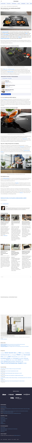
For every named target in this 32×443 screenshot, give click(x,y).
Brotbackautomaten (10, 413)
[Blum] (4, 395)
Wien (19, 408)
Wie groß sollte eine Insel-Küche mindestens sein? (10, 345)
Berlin (5, 408)
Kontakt (18, 439)
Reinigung (21, 192)
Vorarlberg (12, 408)
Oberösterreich (16, 408)
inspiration (19, 356)
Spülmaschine (18, 361)
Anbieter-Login (2, 431)
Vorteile (24, 363)
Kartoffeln (17, 182)
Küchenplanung (3, 417)
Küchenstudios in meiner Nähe (7, 78)
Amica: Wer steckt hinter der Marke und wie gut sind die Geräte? (5, 222)
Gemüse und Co (25, 138)
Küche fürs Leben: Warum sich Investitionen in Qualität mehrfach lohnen (12, 375)
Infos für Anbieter (3, 427)
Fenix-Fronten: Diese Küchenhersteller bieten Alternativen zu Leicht (26, 222)
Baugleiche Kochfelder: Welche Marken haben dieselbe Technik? (26, 252)
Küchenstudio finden (3, 406)
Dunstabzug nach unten (5, 354)
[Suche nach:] (16, 277)
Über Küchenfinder (5, 439)
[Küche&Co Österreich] (19, 398)
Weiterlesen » (6, 235)
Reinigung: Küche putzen (4, 418)
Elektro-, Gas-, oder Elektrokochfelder (9, 69)
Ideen (9, 356)
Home (1, 439)
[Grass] (11, 395)
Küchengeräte (16, 358)
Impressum (15, 439)
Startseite (2, 6)
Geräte (28, 3)
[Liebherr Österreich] (19, 395)
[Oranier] (26, 395)
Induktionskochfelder (10, 71)
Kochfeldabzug (4, 358)
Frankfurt (24, 408)
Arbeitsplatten (23, 3)
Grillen (2, 356)
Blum (20, 352)
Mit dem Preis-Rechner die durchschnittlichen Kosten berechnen (13, 344)
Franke (1, 409)
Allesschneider (19, 413)
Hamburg (7, 408)
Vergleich (20, 363)
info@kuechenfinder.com (17, 435)
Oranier (2, 361)
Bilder (15, 352)
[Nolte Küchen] (12, 398)
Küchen (12, 358)
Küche (8, 358)
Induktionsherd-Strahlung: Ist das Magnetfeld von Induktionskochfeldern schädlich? (13, 197)
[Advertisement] (16, 287)
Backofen (11, 352)
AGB (12, 439)
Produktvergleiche (5, 413)
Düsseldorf (21, 408)
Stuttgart (28, 408)
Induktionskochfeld (5, 31)
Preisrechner (9, 3)
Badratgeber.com (3, 423)
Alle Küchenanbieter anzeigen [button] (6, 94)
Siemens (4, 409)
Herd (26, 33)
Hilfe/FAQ (2, 422)
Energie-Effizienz (6, 34)
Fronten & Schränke (24, 225)
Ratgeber (5, 6)
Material (7, 359)
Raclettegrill (15, 413)
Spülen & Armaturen (11, 361)
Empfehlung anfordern (4, 407)
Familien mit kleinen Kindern (5, 38)
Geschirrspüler (27, 354)
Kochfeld (25, 356)
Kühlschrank (26, 358)
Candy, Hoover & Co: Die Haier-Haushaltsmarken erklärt (15, 222)
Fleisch (18, 354)
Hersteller (5, 356)
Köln (26, 408)
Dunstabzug (27, 352)
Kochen (19, 37)
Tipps (22, 361)
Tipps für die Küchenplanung (9, 363)
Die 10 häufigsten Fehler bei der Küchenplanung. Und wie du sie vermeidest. (15, 346)
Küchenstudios (3, 3)
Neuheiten (29, 225)
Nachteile (19, 359)
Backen (6, 352)
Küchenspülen (21, 358)
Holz (7, 356)
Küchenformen (14, 3)
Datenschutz (9, 439)
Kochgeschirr (22, 146)
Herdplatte (5, 99)
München (10, 408)
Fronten (19, 3)
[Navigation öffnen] (1, 1)
